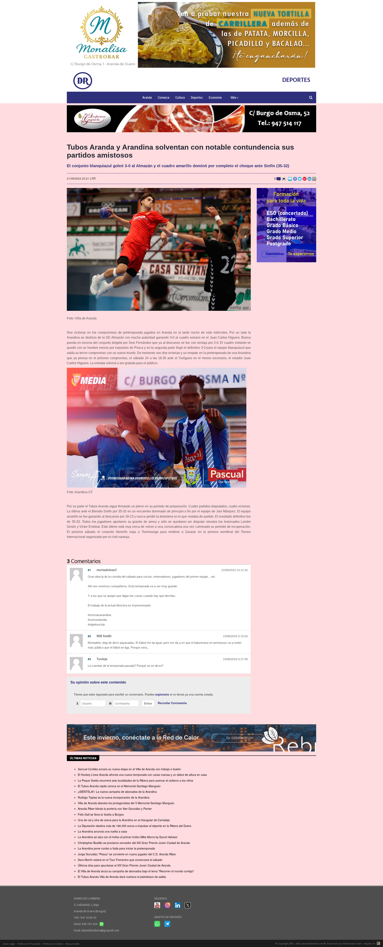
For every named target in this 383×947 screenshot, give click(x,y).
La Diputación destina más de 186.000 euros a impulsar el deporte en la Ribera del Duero (134, 826)
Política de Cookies (53, 943)
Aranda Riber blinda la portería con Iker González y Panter (115, 809)
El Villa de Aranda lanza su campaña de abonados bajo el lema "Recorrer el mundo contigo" (136, 871)
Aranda (147, 97)
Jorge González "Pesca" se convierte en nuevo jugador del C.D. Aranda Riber (127, 854)
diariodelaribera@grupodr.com (100, 930)
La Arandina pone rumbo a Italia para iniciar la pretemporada (116, 848)
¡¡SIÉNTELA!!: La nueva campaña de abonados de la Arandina (117, 792)
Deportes (197, 97)
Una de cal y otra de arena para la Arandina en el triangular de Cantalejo (124, 820)
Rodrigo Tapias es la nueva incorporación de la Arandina (113, 797)
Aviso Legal (9, 943)
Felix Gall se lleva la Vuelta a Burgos (101, 814)
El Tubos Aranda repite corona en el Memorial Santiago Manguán (119, 786)
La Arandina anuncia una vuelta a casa (102, 831)
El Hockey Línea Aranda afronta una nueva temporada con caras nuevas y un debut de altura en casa (142, 775)
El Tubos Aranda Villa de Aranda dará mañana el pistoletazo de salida (122, 877)
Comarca (163, 97)
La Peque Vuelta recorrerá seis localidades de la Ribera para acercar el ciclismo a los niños (135, 780)
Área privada (72, 943)
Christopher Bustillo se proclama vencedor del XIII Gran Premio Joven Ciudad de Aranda (134, 843)
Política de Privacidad (28, 943)
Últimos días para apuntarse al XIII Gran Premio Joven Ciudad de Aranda (124, 865)
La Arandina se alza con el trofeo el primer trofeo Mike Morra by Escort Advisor (128, 837)
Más (233, 97)
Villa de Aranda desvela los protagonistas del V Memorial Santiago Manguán (126, 803)
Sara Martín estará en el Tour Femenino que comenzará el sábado (120, 860)
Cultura (180, 97)
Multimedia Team (352, 943)
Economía (215, 97)
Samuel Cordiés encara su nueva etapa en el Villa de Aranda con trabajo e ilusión (129, 769)
